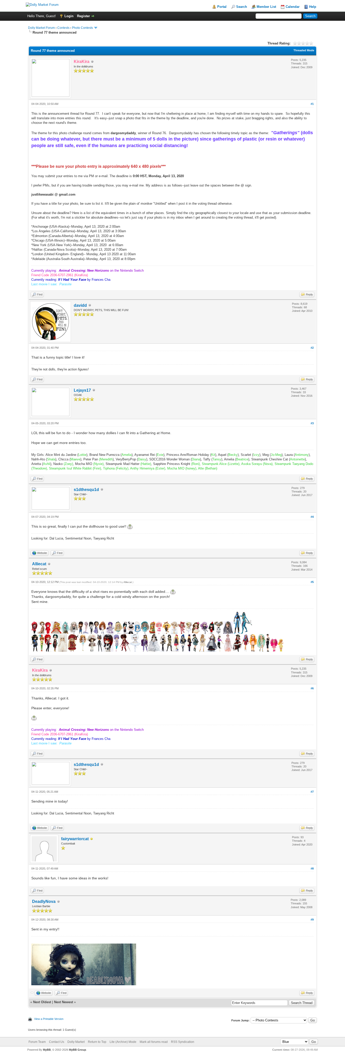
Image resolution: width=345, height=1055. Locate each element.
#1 (312, 103)
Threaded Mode (303, 50)
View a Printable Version (48, 1018)
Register (83, 16)
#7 (312, 791)
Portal (222, 7)
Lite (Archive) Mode (123, 1042)
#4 (312, 516)
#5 (312, 581)
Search (241, 7)
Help (312, 7)
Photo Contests (82, 28)
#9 (312, 919)
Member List (266, 7)
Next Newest (63, 1002)
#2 (312, 347)
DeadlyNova (44, 901)
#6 (312, 688)
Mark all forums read (154, 1042)
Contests (63, 28)
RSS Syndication (182, 1042)
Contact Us (56, 1042)
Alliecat (39, 564)
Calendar (293, 7)
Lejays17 (82, 390)
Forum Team (37, 1042)
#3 (312, 423)
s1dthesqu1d (86, 489)
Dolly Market (76, 1042)
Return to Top (97, 1042)
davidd (80, 305)
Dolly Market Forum (41, 28)
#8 (312, 868)
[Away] (92, 839)
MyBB (47, 1049)
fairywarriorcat (75, 839)
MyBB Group (77, 1049)
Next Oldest (42, 1002)
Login (68, 16)
